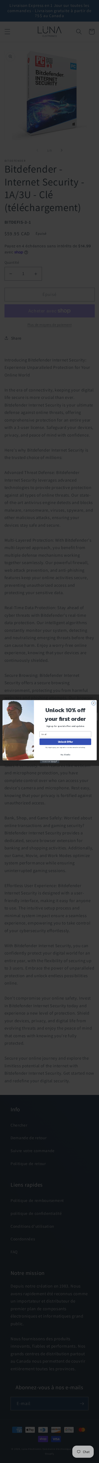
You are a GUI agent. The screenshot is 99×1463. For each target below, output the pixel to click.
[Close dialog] (93, 703)
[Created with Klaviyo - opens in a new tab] (49, 761)
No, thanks (65, 754)
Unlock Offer (65, 741)
